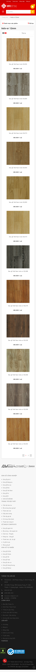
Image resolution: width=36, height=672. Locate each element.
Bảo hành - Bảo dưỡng (9, 615)
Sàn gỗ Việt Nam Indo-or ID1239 (18, 340)
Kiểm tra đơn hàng (8, 632)
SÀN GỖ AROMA (8, 499)
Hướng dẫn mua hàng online (11, 618)
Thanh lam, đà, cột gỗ (9, 539)
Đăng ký (28, 1)
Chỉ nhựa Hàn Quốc (8, 519)
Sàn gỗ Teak (6, 559)
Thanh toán (15, 1)
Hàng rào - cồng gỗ (8, 536)
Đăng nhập (21, 1)
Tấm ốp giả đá (7, 516)
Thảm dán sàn (7, 511)
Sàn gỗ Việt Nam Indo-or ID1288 (18, 271)
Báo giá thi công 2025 (9, 638)
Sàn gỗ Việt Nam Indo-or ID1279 (18, 306)
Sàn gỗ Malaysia (7, 482)
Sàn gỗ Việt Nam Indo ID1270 (18, 133)
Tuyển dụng (6, 635)
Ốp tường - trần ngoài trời (10, 531)
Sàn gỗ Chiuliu (7, 554)
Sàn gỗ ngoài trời (8, 528)
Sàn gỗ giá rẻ (6, 479)
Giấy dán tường (7, 513)
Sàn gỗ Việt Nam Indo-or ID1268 (18, 375)
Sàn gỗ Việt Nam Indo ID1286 (18, 98)
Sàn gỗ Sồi (6, 557)
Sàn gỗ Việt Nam (7, 490)
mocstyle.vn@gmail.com (11, 596)
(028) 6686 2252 (8, 593)
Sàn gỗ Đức (6, 487)
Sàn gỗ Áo (6, 493)
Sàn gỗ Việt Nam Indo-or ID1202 (18, 444)
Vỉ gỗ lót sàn (6, 542)
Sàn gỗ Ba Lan (7, 485)
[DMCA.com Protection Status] (3, 651)
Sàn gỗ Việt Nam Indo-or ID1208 (18, 409)
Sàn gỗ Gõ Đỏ (7, 551)
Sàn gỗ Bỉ (5, 496)
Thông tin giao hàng (8, 609)
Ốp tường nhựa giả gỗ (9, 508)
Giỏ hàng (8, 1)
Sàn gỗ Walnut (7, 568)
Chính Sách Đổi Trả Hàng (10, 612)
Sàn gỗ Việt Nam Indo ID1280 (18, 202)
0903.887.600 (8, 590)
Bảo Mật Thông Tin (8, 604)
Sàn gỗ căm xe (7, 562)
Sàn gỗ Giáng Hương (9, 565)
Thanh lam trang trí (8, 522)
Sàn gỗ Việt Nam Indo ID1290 (18, 167)
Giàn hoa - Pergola (8, 534)
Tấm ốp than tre (7, 505)
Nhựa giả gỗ (6, 545)
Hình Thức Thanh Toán (9, 607)
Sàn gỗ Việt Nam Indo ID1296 (18, 64)
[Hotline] (5, 661)
